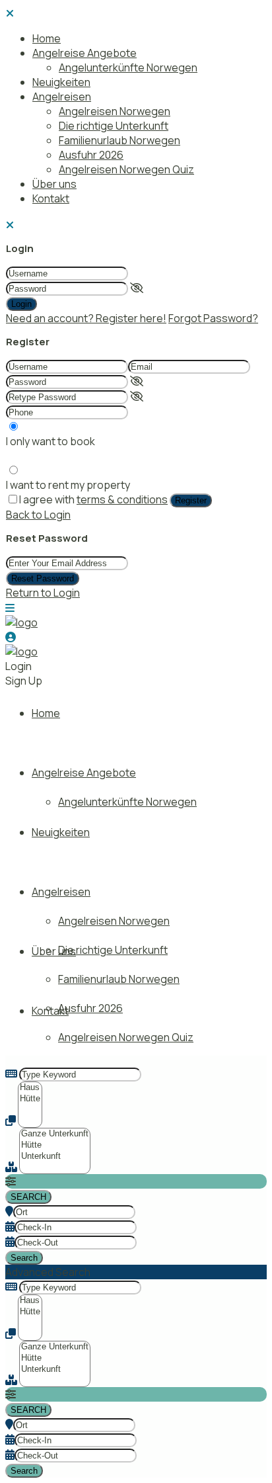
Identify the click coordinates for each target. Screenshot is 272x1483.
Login (21, 304)
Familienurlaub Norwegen (119, 140)
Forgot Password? (213, 318)
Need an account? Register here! (86, 318)
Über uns (54, 184)
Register (191, 500)
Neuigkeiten (61, 82)
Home (46, 38)
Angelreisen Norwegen (114, 111)
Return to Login (43, 592)
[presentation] (30, 1087)
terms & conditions (122, 499)
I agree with (93, 499)
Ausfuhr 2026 (91, 155)
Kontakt (50, 198)
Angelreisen (61, 96)
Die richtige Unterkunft (113, 125)
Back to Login (38, 514)
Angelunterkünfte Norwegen (128, 67)
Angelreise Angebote (84, 53)
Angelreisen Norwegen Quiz (126, 169)
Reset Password (42, 578)
